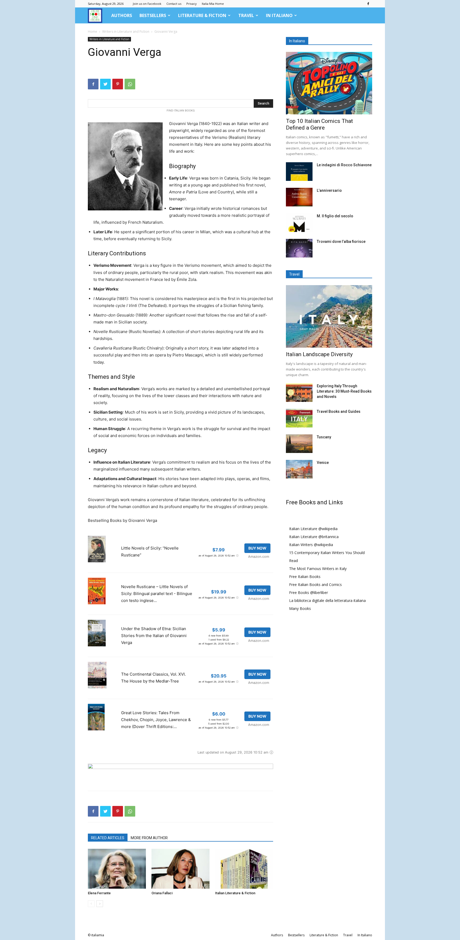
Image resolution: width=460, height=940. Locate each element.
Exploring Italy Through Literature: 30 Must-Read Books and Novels (344, 391)
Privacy (191, 4)
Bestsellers (152, 15)
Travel (246, 15)
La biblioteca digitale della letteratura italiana (327, 600)
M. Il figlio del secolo (335, 216)
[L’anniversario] (299, 197)
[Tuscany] (299, 443)
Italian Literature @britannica (314, 536)
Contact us (173, 4)
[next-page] (99, 903)
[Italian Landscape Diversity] (329, 316)
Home (92, 31)
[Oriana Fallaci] (180, 869)
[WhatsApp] (130, 84)
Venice (323, 462)
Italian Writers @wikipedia (311, 544)
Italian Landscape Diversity (319, 354)
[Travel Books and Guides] (299, 418)
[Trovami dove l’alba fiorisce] (299, 248)
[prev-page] (91, 903)
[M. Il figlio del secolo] (299, 222)
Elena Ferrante (99, 893)
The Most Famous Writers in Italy (318, 568)
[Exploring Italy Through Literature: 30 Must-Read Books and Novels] (299, 392)
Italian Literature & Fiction (235, 893)
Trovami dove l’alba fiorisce (341, 241)
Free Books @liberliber (308, 592)
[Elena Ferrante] (117, 869)
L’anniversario (329, 190)
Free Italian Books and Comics (315, 584)
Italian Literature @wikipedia (313, 528)
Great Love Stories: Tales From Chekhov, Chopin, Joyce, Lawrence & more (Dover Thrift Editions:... (156, 719)
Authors (121, 15)
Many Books (300, 608)
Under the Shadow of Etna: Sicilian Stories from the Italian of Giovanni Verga (154, 635)
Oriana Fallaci (161, 893)
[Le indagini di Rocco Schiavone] (299, 171)
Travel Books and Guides (338, 411)
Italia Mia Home (213, 4)
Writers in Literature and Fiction (125, 31)
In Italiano (279, 15)
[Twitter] (105, 84)
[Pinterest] (117, 84)
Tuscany (324, 437)
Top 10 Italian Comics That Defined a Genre (319, 124)
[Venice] (299, 469)
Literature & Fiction (202, 15)
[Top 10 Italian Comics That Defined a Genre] (329, 83)
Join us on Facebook (147, 4)
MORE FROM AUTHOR (149, 838)
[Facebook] (368, 3)
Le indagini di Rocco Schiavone (344, 165)
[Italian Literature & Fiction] (244, 869)
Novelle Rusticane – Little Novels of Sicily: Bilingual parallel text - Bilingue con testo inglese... (156, 593)
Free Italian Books (305, 576)
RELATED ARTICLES (107, 838)
